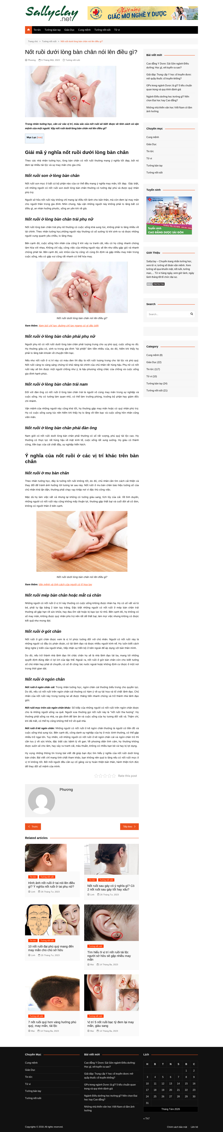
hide (40, 137)
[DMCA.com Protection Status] (155, 284)
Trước (35, 826)
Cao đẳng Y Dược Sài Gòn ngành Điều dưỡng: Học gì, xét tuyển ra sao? (167, 65)
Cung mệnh (84, 30)
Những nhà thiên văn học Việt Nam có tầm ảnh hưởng (169, 109)
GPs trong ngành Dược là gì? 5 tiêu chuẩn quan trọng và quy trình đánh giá (169, 87)
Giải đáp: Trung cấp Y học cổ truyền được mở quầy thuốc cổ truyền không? (168, 76)
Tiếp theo (127, 826)
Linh (33, 891)
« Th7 (146, 1118)
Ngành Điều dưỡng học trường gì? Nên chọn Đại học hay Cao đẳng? (167, 98)
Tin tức (37, 30)
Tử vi (117, 30)
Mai (92, 964)
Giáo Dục (69, 30)
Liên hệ (194, 1127)
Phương (32, 60)
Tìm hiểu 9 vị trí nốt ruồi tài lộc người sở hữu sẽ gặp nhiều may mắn (109, 956)
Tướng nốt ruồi (102, 30)
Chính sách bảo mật (177, 1127)
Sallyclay (151, 261)
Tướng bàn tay (53, 30)
